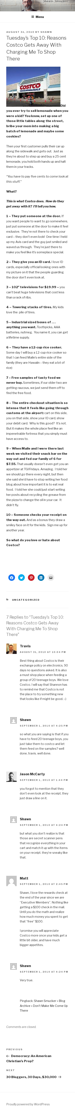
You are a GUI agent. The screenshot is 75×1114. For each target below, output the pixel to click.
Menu (40, 17)
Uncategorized (26, 599)
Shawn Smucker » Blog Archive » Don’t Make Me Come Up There (44, 1005)
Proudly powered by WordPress (28, 1104)
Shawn (46, 32)
